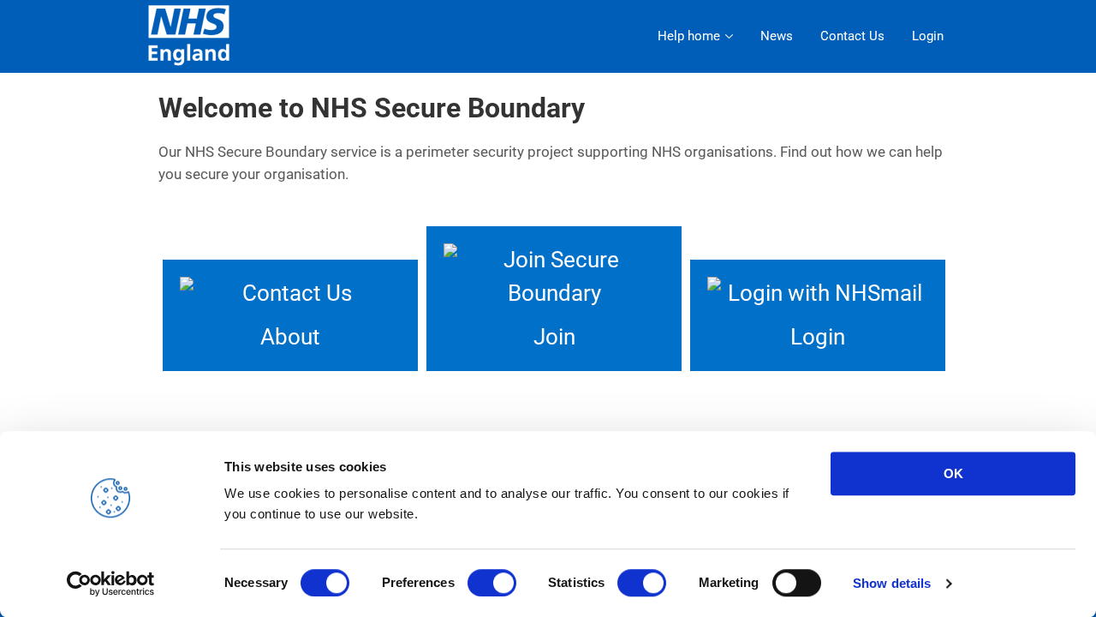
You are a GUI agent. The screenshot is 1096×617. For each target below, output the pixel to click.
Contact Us (852, 36)
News (776, 36)
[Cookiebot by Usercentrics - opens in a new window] (111, 583)
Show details (892, 583)
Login (928, 36)
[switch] (492, 582)
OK (953, 473)
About (290, 337)
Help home (689, 36)
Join (554, 337)
